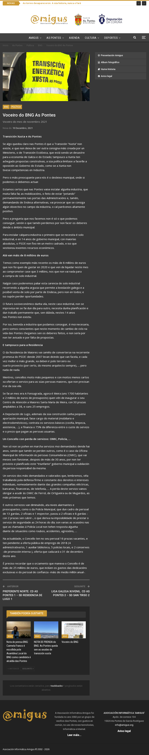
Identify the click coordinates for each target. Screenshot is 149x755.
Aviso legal (106, 76)
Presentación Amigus (112, 55)
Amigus (34, 37)
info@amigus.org (124, 725)
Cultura (90, 37)
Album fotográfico (110, 62)
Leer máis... (74, 735)
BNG (6, 107)
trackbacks (57, 685)
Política (16, 107)
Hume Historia (108, 69)
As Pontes (54, 37)
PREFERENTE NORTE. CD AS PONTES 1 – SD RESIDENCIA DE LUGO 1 (22, 595)
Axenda (74, 37)
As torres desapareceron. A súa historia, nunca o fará (52, 3)
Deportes (111, 37)
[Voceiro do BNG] (74, 629)
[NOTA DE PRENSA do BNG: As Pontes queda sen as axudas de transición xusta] (46, 629)
